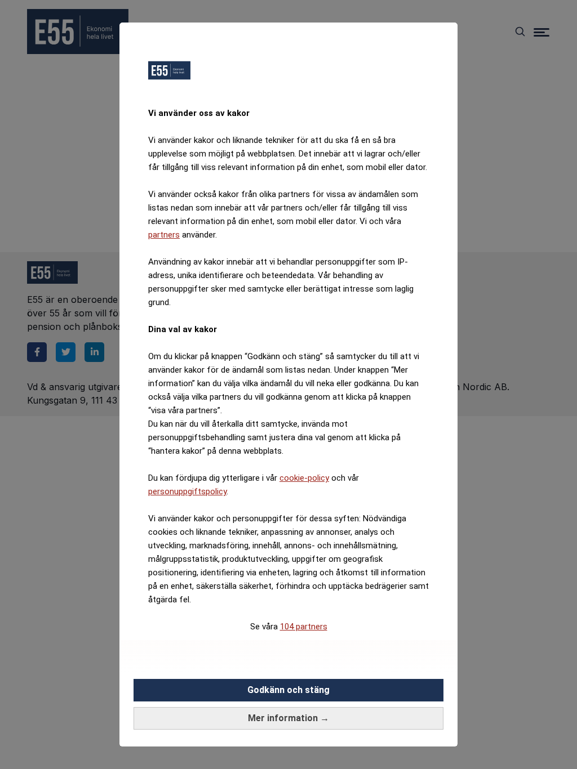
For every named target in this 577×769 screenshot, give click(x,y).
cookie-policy (304, 478)
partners (164, 235)
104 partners (303, 627)
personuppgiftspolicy (187, 491)
